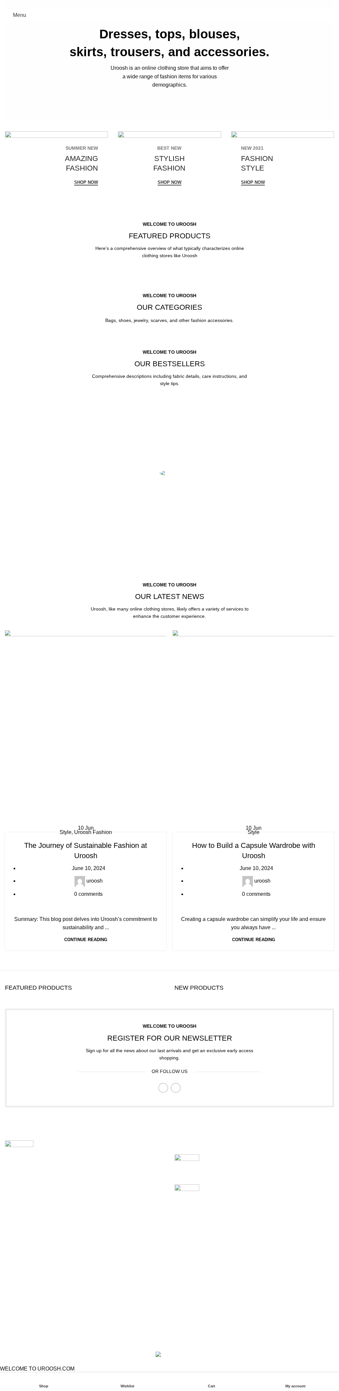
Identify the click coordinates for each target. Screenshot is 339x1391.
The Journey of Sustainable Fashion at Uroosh (259, 1158)
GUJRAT (15, 1316)
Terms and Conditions (143, 1291)
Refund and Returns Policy (149, 1279)
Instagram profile (250, 1266)
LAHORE (16, 1291)
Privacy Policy (134, 1266)
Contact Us (244, 1303)
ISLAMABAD (20, 1266)
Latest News (132, 1303)
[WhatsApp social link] (173, 4)
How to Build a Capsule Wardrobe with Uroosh (259, 1188)
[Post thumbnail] (186, 1164)
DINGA (13, 1279)
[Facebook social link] (166, 4)
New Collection (249, 1279)
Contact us (130, 1316)
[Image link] (19, 1148)
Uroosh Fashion (93, 832)
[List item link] (85, 1203)
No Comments (252, 1168)
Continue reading (85, 939)
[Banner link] (56, 165)
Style (66, 832)
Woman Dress (248, 1291)
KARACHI (17, 1303)
